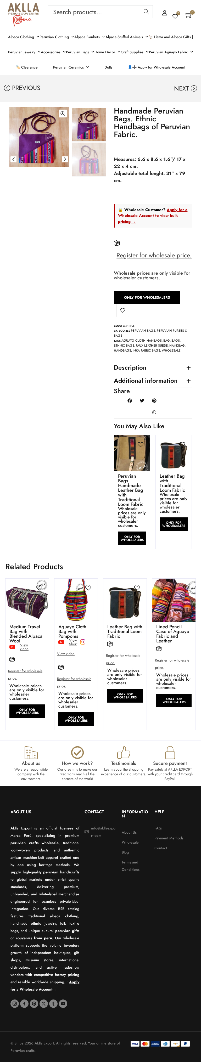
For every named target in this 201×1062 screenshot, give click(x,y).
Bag (166, 340)
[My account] (164, 12)
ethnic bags (124, 345)
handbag (177, 345)
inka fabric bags (146, 350)
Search (146, 11)
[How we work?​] (77, 752)
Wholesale (171, 350)
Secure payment (170, 763)
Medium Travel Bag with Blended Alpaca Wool (25, 633)
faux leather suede (152, 345)
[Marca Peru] (22, 20)
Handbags (122, 350)
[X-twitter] (44, 1003)
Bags (175, 340)
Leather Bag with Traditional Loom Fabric (172, 483)
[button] (13, 159)
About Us (20, 812)
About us (31, 763)
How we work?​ (77, 763)
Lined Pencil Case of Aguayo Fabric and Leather (172, 633)
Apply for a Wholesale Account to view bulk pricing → (152, 215)
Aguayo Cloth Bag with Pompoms (72, 631)
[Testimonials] (123, 752)
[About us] (31, 752)
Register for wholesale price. (154, 255)
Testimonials (123, 763)
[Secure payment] (170, 752)
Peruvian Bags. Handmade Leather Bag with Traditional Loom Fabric (130, 490)
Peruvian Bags (143, 330)
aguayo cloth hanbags (141, 340)
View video (66, 653)
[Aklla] (23, 9)
